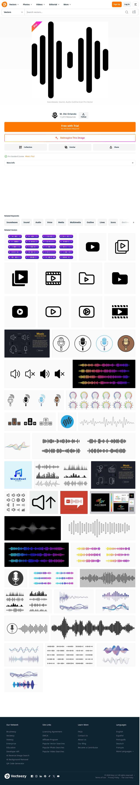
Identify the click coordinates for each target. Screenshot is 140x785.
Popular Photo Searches (53, 747)
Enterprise (11, 743)
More (66, 4)
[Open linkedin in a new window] (41, 776)
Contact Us (83, 735)
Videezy (9, 739)
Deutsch (118, 743)
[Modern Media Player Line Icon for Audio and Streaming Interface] (53, 311)
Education (10, 747)
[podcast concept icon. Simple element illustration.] (93, 344)
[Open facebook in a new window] (32, 776)
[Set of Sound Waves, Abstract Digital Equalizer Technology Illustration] (23, 680)
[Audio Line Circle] (67, 421)
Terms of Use (98, 777)
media (61, 222)
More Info (11, 163)
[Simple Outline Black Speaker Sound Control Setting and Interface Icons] (15, 502)
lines (102, 222)
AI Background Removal (17, 759)
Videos (39, 4)
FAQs (80, 731)
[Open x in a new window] (54, 776)
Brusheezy (11, 731)
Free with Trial (69, 127)
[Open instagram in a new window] (36, 776)
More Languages (122, 751)
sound (27, 222)
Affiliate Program (50, 739)
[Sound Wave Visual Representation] (32, 528)
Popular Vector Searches (53, 743)
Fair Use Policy (125, 777)
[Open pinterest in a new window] (45, 776)
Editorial (53, 4)
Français (118, 747)
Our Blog (82, 743)
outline (90, 222)
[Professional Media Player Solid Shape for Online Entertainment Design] (92, 246)
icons (113, 222)
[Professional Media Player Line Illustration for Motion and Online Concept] (53, 278)
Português (119, 739)
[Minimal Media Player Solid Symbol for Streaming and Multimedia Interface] (20, 311)
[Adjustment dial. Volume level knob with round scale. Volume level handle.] (100, 400)
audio (38, 222)
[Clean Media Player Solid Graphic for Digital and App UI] (20, 278)
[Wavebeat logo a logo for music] (18, 475)
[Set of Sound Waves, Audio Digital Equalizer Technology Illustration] (115, 601)
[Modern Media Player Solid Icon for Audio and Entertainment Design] (119, 311)
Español (118, 735)
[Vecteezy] (4, 4)
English (117, 731)
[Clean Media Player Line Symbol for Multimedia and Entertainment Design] (86, 278)
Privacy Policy (111, 777)
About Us (82, 739)
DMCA (45, 735)
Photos (26, 4)
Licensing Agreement (52, 731)
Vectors (12, 4)
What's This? (30, 156)
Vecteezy (10, 735)
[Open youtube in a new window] (58, 776)
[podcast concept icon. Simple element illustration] (34, 400)
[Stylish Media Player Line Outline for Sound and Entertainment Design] (121, 246)
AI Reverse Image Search (17, 755)
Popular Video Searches (53, 751)
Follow (82, 117)
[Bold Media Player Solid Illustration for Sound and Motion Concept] (119, 278)
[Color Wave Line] (17, 446)
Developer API (12, 751)
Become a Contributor (88, 747)
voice (49, 222)
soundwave (12, 222)
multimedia (75, 222)
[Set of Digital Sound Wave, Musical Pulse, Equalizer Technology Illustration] (74, 601)
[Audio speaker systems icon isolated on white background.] (30, 421)
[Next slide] (129, 222)
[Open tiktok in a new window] (49, 776)
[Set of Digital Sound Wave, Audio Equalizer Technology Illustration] (116, 655)
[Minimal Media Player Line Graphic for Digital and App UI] (86, 311)
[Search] (124, 12)
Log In (125, 4)
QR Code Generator (15, 763)
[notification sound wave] (74, 502)
